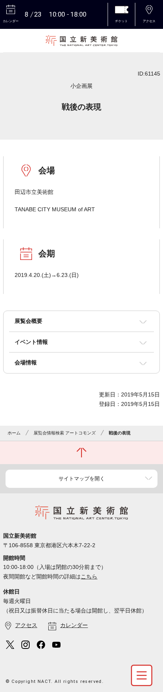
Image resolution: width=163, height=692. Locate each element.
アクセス (26, 625)
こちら (89, 576)
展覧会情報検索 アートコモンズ (65, 432)
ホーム (14, 432)
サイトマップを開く (82, 479)
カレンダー (74, 625)
